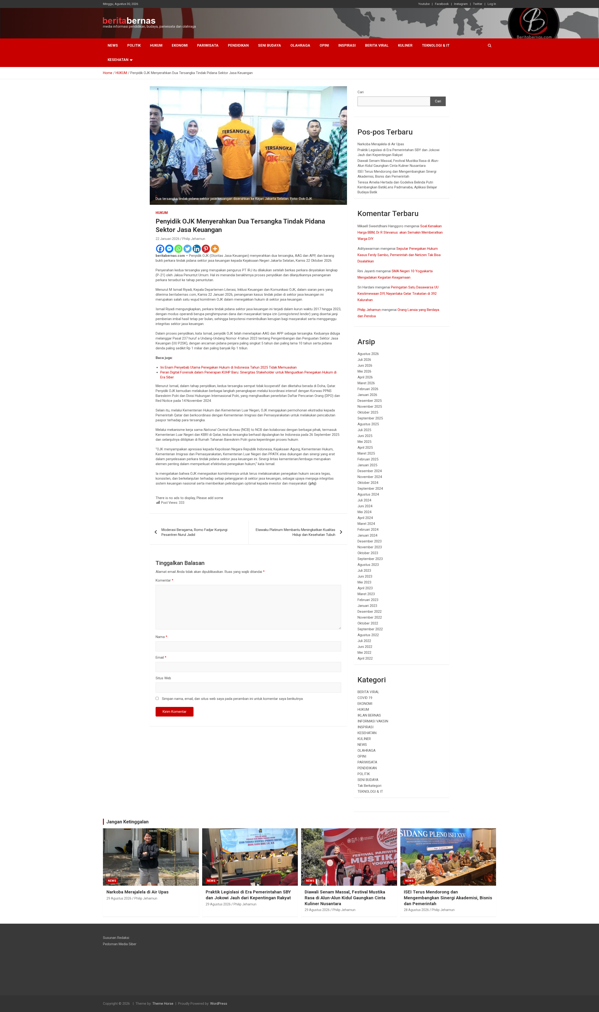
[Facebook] (160, 249)
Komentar (164, 580)
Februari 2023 (368, 600)
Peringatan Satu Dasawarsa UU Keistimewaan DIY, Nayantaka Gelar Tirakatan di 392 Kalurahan (398, 293)
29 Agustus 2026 (118, 898)
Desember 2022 (370, 611)
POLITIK (134, 45)
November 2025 (370, 406)
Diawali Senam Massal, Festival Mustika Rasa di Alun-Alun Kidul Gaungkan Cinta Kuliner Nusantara (345, 897)
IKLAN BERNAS (369, 715)
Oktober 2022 (368, 623)
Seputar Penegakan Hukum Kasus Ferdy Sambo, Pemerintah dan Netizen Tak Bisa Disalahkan (399, 254)
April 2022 (365, 658)
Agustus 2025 (368, 424)
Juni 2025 (365, 436)
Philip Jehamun (193, 239)
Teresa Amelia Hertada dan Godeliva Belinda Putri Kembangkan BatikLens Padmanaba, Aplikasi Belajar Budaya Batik (397, 187)
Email (161, 657)
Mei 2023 (364, 582)
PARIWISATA (208, 45)
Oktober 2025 (368, 412)
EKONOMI (180, 45)
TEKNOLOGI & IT (435, 45)
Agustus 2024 (368, 494)
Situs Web (163, 678)
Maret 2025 (366, 453)
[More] (215, 249)
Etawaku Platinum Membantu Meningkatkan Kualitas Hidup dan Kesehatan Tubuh (295, 532)
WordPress (218, 1003)
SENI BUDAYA (269, 45)
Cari (361, 92)
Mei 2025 (364, 442)
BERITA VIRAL (377, 45)
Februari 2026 (368, 389)
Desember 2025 (370, 401)
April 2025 (365, 447)
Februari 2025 (368, 459)
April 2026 (365, 377)
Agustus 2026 (368, 354)
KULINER (405, 45)
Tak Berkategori (369, 786)
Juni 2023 (365, 576)
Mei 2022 (364, 652)
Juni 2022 (365, 647)
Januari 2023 (367, 606)
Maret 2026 (366, 383)
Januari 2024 (367, 535)
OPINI (324, 45)
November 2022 (370, 617)
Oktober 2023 (368, 553)
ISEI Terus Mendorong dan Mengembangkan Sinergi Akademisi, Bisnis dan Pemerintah (448, 897)
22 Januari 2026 (167, 239)
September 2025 (370, 418)
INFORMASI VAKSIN (373, 721)
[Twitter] (187, 249)
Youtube (424, 4)
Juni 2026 (365, 365)
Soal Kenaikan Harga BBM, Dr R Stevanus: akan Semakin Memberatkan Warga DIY (400, 232)
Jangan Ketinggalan (127, 822)
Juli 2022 (364, 641)
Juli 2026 (364, 360)
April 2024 (365, 518)
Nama (161, 637)
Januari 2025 (367, 465)
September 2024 (370, 488)
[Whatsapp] (178, 249)
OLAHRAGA (300, 45)
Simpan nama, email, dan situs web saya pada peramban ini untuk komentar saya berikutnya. (232, 699)
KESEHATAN (118, 60)
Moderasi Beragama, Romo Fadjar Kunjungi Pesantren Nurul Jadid (194, 532)
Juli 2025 (364, 430)
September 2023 (370, 559)
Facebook (442, 4)
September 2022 (370, 629)
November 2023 (370, 547)
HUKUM (156, 45)
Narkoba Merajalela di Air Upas (381, 144)
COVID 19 (365, 698)
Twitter (477, 4)
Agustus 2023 (368, 565)
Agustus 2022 (368, 635)
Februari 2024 (368, 529)
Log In (492, 4)
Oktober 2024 (368, 483)
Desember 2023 (370, 541)
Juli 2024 (364, 500)
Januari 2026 (367, 395)
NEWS (113, 45)
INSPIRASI (347, 45)
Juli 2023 (364, 570)
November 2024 (370, 477)
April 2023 (365, 588)
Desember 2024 (370, 471)
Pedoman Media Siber (119, 944)
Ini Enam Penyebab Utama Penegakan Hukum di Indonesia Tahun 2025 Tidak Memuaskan (228, 367)
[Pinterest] (206, 249)
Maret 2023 (366, 594)
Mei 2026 (364, 371)
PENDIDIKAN (238, 45)
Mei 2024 (364, 512)
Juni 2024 (365, 506)
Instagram (461, 4)
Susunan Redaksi (116, 938)
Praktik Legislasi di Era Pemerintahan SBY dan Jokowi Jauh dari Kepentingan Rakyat (248, 894)
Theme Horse (162, 1003)
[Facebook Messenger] (169, 249)
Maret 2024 (366, 524)
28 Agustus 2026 (416, 910)
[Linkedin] (197, 249)
